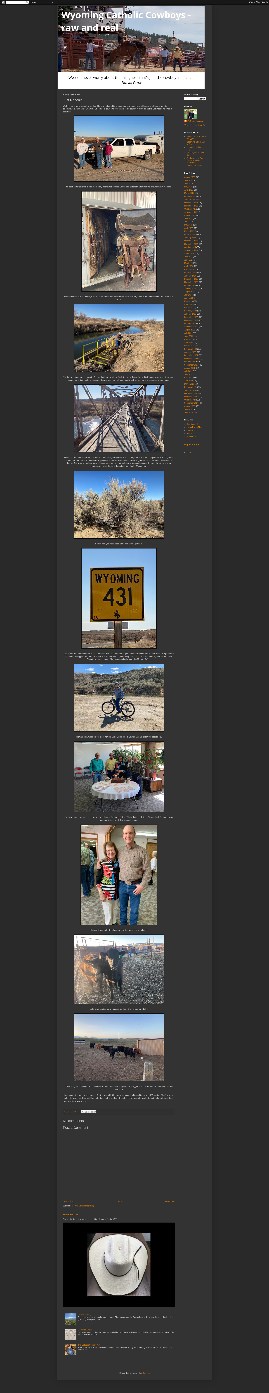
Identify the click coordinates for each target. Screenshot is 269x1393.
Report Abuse (191, 444)
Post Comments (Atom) (84, 1206)
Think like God (70, 1214)
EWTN (189, 433)
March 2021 (189, 384)
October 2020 (190, 400)
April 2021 (188, 381)
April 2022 (188, 343)
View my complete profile (194, 125)
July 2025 (188, 219)
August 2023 (189, 292)
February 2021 (190, 387)
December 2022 (191, 317)
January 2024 (190, 276)
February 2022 (190, 349)
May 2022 (188, 339)
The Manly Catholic (195, 430)
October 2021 (190, 362)
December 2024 (191, 241)
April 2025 (188, 228)
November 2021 (191, 358)
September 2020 (191, 403)
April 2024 (188, 266)
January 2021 (190, 390)
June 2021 (188, 374)
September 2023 (191, 288)
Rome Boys (191, 437)
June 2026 (188, 183)
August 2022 (189, 330)
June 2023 (188, 298)
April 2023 (188, 304)
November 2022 (191, 320)
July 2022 (188, 333)
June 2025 (188, 222)
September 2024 (191, 250)
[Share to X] (88, 1111)
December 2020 (191, 393)
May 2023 (188, 301)
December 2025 (191, 203)
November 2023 (191, 282)
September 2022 (191, 327)
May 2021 (188, 377)
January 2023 (190, 314)
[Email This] (82, 1111)
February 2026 (190, 196)
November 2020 (191, 397)
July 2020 (188, 409)
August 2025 (189, 215)
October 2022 (190, 323)
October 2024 (190, 247)
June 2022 (188, 336)
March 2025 (189, 231)
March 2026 (189, 193)
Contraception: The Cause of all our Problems (195, 160)
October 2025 (190, 209)
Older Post (169, 1201)
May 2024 (188, 263)
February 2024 (190, 273)
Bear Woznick (192, 424)
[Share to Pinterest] (94, 1111)
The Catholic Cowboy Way (89, 1345)
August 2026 (189, 177)
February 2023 (190, 311)
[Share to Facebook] (91, 1111)
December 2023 (191, 279)
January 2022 (190, 352)
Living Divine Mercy (195, 427)
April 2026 (188, 190)
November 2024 (191, 244)
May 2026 (188, 187)
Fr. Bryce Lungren (195, 121)
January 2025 (190, 238)
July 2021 (188, 371)
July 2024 (188, 257)
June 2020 (188, 412)
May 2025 (188, 225)
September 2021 (191, 365)
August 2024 (189, 253)
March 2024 (189, 269)
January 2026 (190, 199)
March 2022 (189, 346)
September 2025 (191, 212)
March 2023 (189, 308)
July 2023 (188, 295)
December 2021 (191, 355)
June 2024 (188, 260)
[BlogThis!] (85, 1111)
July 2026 (188, 180)
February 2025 (190, 234)
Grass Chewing (84, 1314)
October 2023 (190, 285)
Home (119, 1201)
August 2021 (189, 368)
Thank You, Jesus (194, 166)
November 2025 (191, 206)
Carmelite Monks (85, 1330)
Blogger (146, 1373)
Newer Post (68, 1201)
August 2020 (189, 406)
